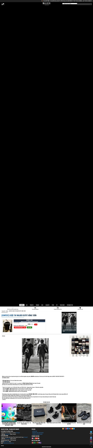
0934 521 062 (7, 438)
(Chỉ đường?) (18, 432)
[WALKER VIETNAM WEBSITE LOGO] (46, 4)
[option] (46, 7)
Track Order (62, 305)
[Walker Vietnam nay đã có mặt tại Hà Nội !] (53, 412)
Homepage (22, 305)
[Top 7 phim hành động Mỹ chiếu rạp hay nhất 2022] (68, 412)
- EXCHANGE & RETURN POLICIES (37, 434)
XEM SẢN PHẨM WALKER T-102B (20, 327)
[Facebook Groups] (69, 428)
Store (53, 305)
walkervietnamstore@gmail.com (8, 443)
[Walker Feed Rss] (72, 428)
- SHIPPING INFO (34, 431)
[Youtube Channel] (71, 428)
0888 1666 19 (7, 434)
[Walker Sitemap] (74, 428)
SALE (27, 305)
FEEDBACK (37, 305)
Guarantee (47, 305)
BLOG (42, 305)
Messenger (91, 439)
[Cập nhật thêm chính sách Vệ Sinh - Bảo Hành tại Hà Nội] (24, 412)
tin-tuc (7, 311)
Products (32, 305)
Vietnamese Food (70, 305)
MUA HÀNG (29, 327)
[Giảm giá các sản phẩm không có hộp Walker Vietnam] (39, 412)
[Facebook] (64, 428)
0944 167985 (6, 441)
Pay (56, 305)
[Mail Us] (63, 428)
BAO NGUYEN (49, 446)
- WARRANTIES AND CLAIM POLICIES (37, 432)
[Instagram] (66, 428)
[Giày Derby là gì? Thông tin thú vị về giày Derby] (83, 412)
